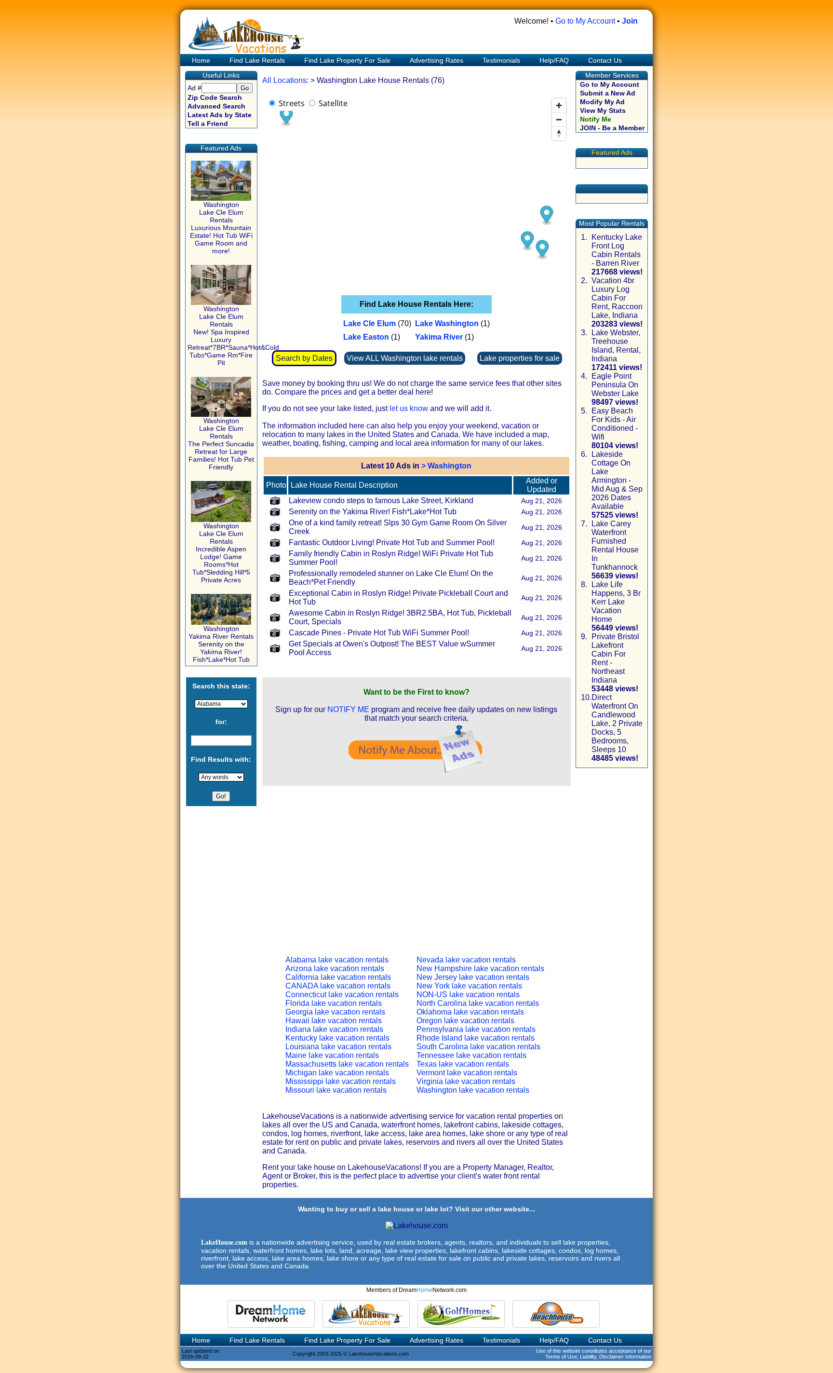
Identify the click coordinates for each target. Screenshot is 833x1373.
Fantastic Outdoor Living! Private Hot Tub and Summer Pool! (392, 542)
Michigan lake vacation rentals (337, 1073)
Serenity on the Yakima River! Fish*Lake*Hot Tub (373, 512)
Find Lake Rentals (257, 60)
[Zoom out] (559, 119)
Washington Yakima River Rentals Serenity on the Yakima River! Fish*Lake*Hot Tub (221, 644)
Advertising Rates (436, 60)
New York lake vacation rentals (469, 986)
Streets (292, 103)
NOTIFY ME (348, 709)
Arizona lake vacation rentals (334, 968)
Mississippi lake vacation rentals (340, 1081)
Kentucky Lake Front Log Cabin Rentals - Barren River (616, 250)
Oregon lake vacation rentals (465, 1020)
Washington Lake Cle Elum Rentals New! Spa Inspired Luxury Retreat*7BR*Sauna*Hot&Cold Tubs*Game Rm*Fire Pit (233, 336)
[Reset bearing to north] (559, 133)
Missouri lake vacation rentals (336, 1090)
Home (200, 60)
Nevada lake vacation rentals (466, 960)
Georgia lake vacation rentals (335, 1012)
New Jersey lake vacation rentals (472, 977)
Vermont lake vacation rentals (466, 1073)
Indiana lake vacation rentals (334, 1029)
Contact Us (605, 60)
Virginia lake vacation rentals (465, 1081)
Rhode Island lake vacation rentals (475, 1038)
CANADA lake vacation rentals (337, 986)
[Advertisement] (416, 863)
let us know (409, 408)
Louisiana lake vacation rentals (338, 1047)
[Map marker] (546, 216)
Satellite (333, 103)
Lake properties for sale (520, 358)
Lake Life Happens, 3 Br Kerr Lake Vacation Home (616, 601)
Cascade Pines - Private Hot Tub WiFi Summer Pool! (379, 633)
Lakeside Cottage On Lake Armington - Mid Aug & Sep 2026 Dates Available (617, 480)
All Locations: (285, 80)
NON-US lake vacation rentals (468, 994)
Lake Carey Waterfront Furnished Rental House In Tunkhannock (615, 545)
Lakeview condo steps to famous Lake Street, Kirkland (381, 500)
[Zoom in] (559, 105)
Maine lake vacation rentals (332, 1055)
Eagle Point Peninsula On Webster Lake (615, 385)
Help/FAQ (554, 60)
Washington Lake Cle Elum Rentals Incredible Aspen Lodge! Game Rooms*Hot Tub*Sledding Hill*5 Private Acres (221, 553)
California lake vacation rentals (338, 977)
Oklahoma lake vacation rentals (470, 1012)
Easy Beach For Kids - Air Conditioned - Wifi (614, 424)
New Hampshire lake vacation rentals (480, 968)
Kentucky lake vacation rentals (337, 1038)
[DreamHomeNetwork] (271, 1314)
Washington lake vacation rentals (472, 1090)
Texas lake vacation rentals (462, 1064)
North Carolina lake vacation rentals (477, 1003)
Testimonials (501, 60)
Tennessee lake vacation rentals (471, 1055)
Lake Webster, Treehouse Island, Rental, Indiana (616, 346)
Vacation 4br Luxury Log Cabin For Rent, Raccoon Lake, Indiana (617, 297)
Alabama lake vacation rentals (337, 960)
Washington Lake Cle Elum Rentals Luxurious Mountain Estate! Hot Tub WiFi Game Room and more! (221, 228)
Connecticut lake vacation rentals (342, 994)
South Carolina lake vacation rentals (478, 1047)
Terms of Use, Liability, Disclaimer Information (598, 1356)
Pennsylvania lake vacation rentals (476, 1029)
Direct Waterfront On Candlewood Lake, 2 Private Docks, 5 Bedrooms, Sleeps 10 (617, 723)
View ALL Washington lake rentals (405, 358)
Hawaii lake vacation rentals (333, 1020)
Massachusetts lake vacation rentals (347, 1064)
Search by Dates (304, 358)
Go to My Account (585, 21)
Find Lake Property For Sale (347, 60)
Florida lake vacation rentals (333, 1003)
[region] (416, 190)
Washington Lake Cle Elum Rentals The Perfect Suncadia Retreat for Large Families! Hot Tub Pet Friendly (221, 444)
